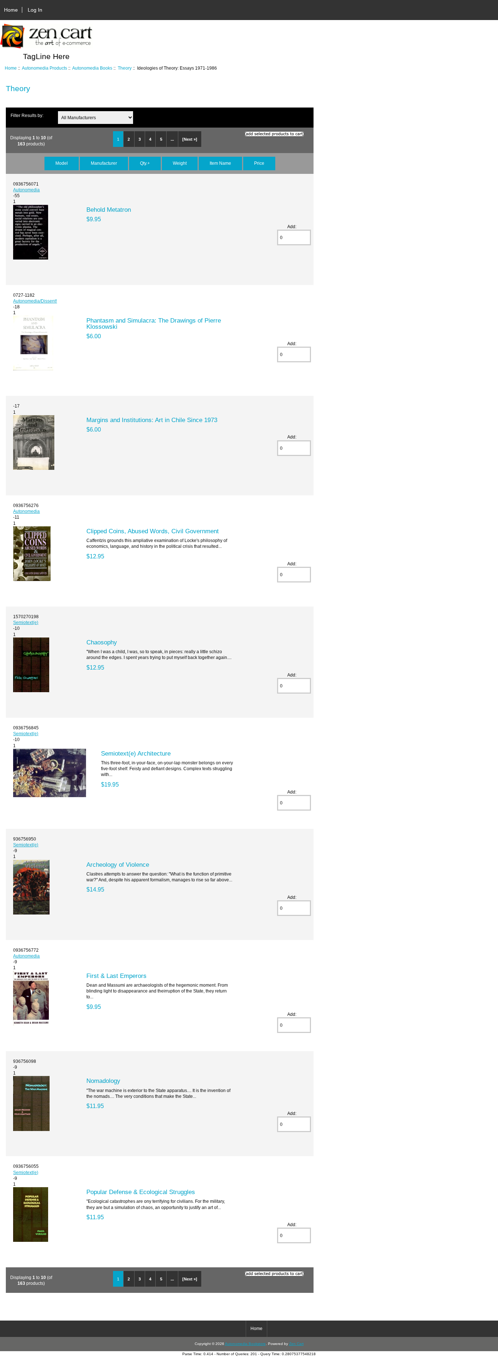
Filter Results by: (27, 115)
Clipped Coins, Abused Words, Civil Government (152, 531)
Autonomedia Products (44, 68)
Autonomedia (26, 189)
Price (259, 163)
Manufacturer (104, 163)
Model (61, 163)
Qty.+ (145, 163)
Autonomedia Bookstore (245, 1344)
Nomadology (103, 1080)
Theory (125, 68)
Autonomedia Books (92, 68)
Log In (35, 10)
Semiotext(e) (25, 622)
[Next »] (189, 139)
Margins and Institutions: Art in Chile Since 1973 (151, 420)
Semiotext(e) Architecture (136, 753)
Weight (180, 163)
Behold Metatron (108, 209)
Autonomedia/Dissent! (35, 301)
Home (11, 10)
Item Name (220, 163)
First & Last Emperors (116, 975)
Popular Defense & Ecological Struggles (140, 1192)
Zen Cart (296, 1344)
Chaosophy (101, 642)
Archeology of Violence (117, 864)
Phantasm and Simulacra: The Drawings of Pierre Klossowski (153, 323)
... (172, 139)
